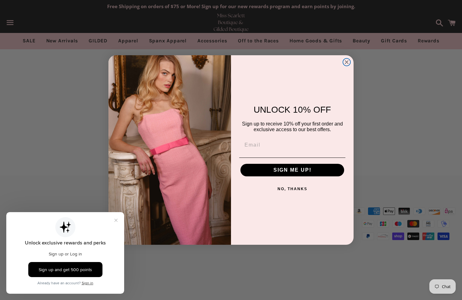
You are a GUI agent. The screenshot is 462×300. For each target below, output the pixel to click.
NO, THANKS (292, 189)
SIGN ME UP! (292, 170)
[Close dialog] (346, 62)
